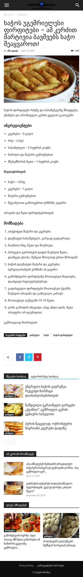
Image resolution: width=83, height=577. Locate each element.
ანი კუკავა (12, 50)
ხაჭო (46, 335)
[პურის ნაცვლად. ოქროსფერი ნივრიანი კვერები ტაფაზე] (13, 428)
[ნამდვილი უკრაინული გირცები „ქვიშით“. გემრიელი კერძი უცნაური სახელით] (13, 409)
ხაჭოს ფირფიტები (63, 335)
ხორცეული (10, 530)
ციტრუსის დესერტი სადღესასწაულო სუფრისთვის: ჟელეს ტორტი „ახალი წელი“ (49, 487)
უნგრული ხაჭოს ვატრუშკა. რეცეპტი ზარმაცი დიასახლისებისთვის (46, 391)
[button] (6, 5)
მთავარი (9, 14)
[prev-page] (6, 442)
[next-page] (12, 442)
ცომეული (22, 14)
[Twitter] (29, 357)
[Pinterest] (38, 357)
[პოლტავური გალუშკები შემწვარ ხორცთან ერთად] (61, 525)
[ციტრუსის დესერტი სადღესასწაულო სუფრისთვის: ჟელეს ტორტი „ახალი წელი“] (13, 488)
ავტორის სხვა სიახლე (44, 376)
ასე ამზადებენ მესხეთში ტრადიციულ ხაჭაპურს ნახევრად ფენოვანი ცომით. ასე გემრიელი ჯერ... (52, 467)
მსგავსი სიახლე (16, 376)
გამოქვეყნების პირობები (50, 565)
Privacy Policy (26, 565)
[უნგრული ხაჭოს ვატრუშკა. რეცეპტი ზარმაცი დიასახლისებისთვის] (13, 391)
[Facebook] (20, 357)
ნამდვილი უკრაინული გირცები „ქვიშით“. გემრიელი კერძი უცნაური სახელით (50, 409)
